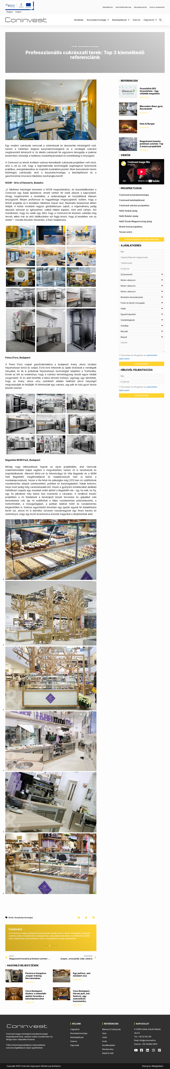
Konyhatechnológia (96, 20)
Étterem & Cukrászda (111, 1029)
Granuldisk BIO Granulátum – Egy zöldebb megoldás (150, 91)
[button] (160, 20)
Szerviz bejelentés (157, 7)
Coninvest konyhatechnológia (134, 195)
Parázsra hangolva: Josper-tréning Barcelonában (35, 976)
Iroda (104, 1041)
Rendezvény (108, 1049)
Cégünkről (149, 20)
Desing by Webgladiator (152, 1066)
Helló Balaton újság (128, 216)
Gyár (104, 1033)
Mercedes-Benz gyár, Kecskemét (151, 107)
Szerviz (136, 20)
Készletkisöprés (140, 7)
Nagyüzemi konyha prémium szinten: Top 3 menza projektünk (151, 144)
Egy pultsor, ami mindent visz (81, 974)
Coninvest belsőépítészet (132, 200)
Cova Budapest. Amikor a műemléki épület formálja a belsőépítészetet (35, 995)
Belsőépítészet (119, 20)
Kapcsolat (74, 1045)
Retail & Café (108, 1053)
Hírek (74, 46)
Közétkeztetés (108, 1045)
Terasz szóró (125, 232)
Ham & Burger (147, 123)
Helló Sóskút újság (128, 210)
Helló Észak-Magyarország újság (135, 221)
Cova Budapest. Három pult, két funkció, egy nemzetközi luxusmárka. (81, 996)
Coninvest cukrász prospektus (134, 205)
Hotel (104, 1037)
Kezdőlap (78, 20)
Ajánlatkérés (108, 7)
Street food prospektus (130, 226)
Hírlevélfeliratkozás (123, 7)
